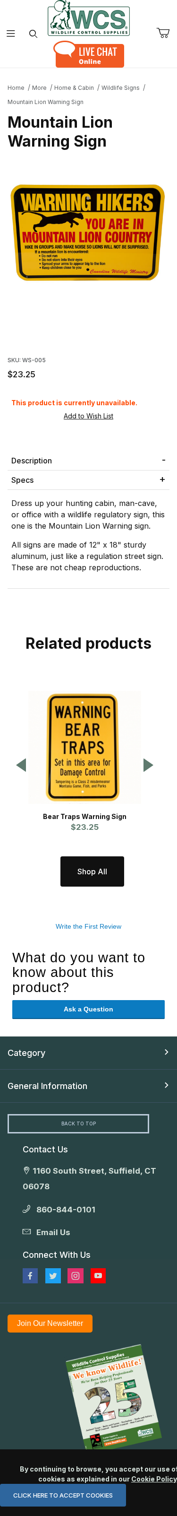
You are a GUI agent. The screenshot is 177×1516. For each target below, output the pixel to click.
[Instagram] (75, 1275)
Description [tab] (31, 460)
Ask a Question (88, 1009)
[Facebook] (30, 1275)
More (39, 87)
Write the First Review (88, 926)
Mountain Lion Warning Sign (46, 101)
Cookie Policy (154, 1479)
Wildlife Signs (120, 87)
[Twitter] (53, 1275)
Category (26, 1053)
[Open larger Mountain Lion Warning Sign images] (88, 232)
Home (16, 87)
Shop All (92, 871)
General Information (47, 1086)
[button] (21, 765)
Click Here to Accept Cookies (63, 1495)
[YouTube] (98, 1275)
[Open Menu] (11, 34)
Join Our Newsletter (50, 1323)
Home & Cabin (74, 87)
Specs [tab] (22, 480)
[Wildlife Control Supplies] (89, 18)
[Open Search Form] (33, 34)
